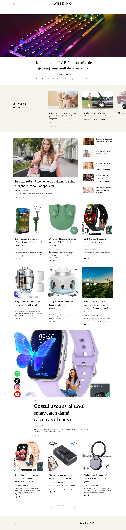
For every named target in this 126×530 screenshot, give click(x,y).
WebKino (63, 3)
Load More (61, 505)
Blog (35, 400)
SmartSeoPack (28, 523)
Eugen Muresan (52, 122)
